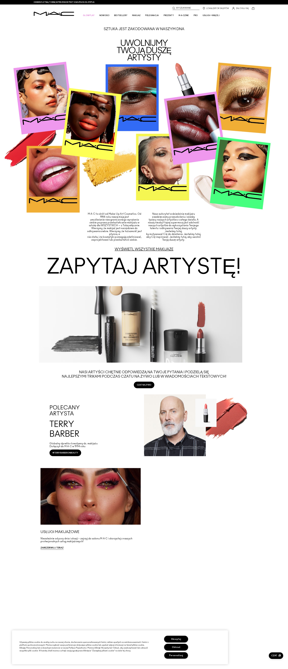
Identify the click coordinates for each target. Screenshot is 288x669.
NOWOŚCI (104, 15)
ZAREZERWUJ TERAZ (52, 548)
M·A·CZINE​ (184, 15)
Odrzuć (176, 647)
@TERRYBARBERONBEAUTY (65, 453)
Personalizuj (176, 655)
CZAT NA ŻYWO (144, 385)
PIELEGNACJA (152, 15)
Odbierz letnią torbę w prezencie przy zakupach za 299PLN (64, 2)
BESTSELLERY (120, 15)
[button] (276, 655)
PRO (196, 15)
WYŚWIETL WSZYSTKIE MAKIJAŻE (144, 249)
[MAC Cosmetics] (54, 14)
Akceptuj (176, 639)
